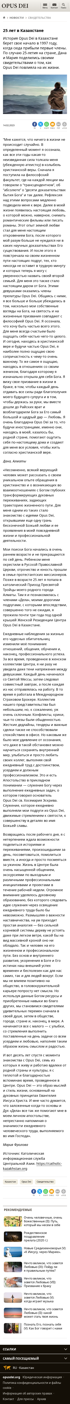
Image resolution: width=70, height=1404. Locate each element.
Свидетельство (45, 1181)
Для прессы (25, 1399)
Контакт (8, 1399)
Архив (41, 1399)
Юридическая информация (42, 1377)
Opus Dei (26, 1181)
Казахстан (10, 1181)
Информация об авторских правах (27, 1393)
